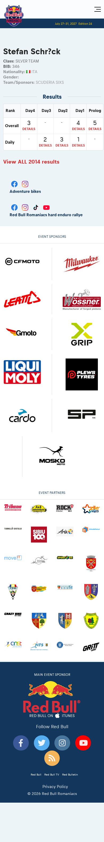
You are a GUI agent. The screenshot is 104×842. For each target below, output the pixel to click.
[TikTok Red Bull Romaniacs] (36, 207)
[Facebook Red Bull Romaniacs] (15, 207)
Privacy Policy (55, 786)
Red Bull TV (51, 774)
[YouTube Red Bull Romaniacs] (46, 207)
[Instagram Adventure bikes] (25, 183)
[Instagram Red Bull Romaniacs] (25, 207)
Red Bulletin (70, 774)
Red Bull (36, 774)
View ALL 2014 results (31, 162)
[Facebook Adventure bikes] (15, 183)
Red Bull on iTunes (52, 716)
